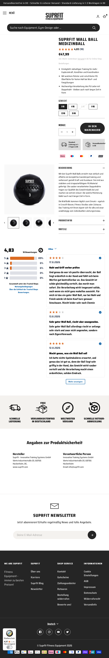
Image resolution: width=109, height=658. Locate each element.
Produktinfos (65, 220)
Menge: (62, 125)
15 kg (74, 113)
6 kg (83, 106)
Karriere (35, 577)
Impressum (90, 587)
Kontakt (61, 572)
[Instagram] (49, 632)
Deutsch (51, 624)
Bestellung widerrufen (63, 597)
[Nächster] (54, 223)
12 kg (63, 113)
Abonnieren (92, 535)
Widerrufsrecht (92, 599)
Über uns (35, 572)
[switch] (9, 647)
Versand (81, 58)
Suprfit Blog (37, 583)
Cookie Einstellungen (91, 573)
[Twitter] (67, 632)
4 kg (73, 106)
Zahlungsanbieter (66, 583)
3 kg (62, 106)
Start (94, 27)
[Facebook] (40, 632)
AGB (86, 581)
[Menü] (14, 630)
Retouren (62, 589)
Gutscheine (63, 577)
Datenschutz (90, 593)
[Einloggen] (98, 16)
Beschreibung (65, 168)
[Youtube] (58, 632)
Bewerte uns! (64, 605)
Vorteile (63, 229)
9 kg (93, 106)
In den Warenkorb (92, 128)
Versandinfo (90, 605)
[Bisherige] (5, 223)
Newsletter (37, 589)
